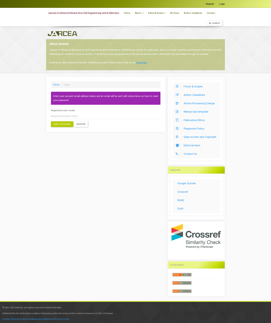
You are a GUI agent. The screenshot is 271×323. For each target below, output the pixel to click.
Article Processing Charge (199, 103)
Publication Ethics (194, 120)
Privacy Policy (62, 319)
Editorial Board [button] (156, 13)
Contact (211, 13)
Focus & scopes (193, 86)
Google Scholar (186, 183)
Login (222, 4)
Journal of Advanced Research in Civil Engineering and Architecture (83, 13)
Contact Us (190, 153)
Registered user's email (63, 110)
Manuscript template (196, 111)
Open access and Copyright (200, 136)
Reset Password (62, 124)
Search (216, 23)
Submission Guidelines (41, 319)
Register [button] (81, 124)
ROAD (180, 200)
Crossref (182, 191)
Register (210, 4)
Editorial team (192, 145)
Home (127, 13)
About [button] (138, 13)
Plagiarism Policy (194, 128)
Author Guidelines (193, 13)
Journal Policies (20, 319)
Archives (174, 13)
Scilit (180, 208)
